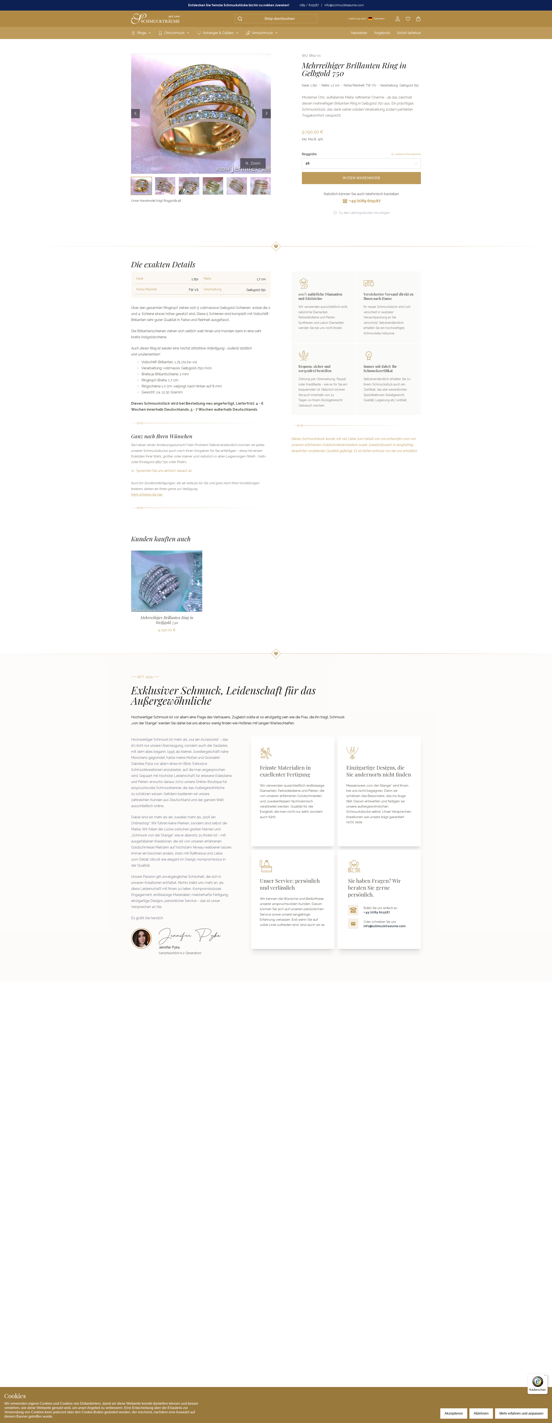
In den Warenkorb (361, 178)
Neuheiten (359, 33)
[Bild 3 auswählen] (189, 186)
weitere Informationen (408, 154)
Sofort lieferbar (409, 33)
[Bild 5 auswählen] (237, 186)
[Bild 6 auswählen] (260, 186)
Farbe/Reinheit (146, 289)
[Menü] (545, 1376)
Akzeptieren (454, 1413)
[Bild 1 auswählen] (141, 186)
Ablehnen (481, 1413)
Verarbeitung (212, 289)
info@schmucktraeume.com (344, 5)
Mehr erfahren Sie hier (147, 494)
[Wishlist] (408, 18)
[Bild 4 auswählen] (213, 186)
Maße (207, 278)
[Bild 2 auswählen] (165, 186)
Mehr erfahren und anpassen (521, 1413)
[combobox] (361, 163)
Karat (139, 278)
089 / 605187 (309, 5)
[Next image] (266, 113)
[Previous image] (135, 113)
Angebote (382, 33)
